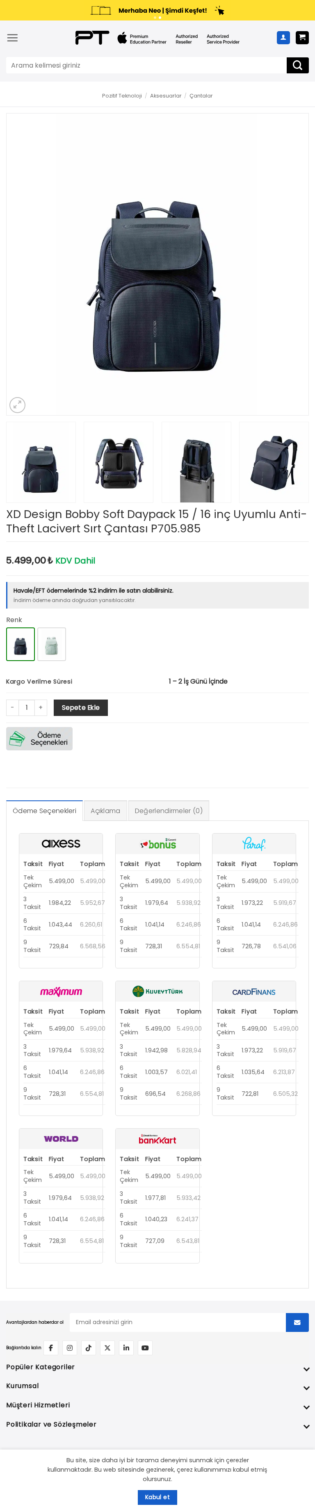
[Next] (292, 264)
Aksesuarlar (166, 95)
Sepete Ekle (81, 707)
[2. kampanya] (160, 17)
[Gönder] (298, 65)
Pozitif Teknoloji (122, 95)
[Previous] (23, 264)
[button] (12, 37)
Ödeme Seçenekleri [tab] (44, 811)
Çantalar (201, 95)
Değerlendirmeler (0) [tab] (169, 811)
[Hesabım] (283, 37)
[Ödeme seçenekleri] (39, 738)
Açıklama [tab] (105, 811)
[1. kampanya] (155, 17)
